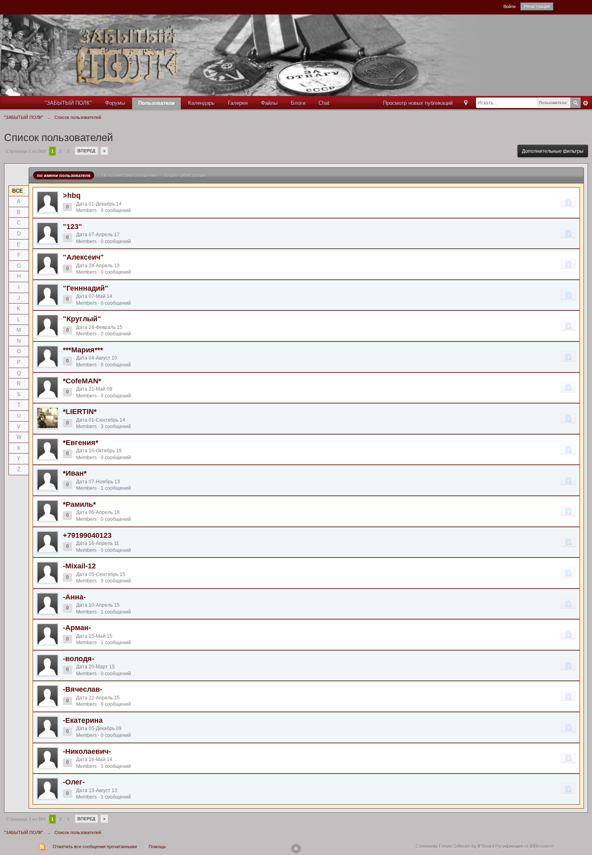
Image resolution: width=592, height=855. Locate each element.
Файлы (269, 103)
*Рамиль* (79, 504)
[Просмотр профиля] (47, 202)
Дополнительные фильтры (553, 151)
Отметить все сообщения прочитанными (95, 846)
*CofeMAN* (82, 381)
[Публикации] (568, 202)
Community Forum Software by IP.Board (455, 846)
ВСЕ (17, 191)
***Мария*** (83, 350)
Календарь (201, 103)
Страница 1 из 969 (26, 151)
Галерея (238, 103)
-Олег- (74, 782)
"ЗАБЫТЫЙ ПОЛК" (68, 103)
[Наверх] (296, 848)
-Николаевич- (87, 751)
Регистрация (537, 6)
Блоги (298, 103)
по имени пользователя (63, 175)
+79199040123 (87, 535)
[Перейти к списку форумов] (254, 55)
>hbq (72, 195)
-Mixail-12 (79, 566)
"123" (72, 227)
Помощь (157, 846)
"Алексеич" (83, 257)
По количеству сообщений (129, 175)
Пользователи (156, 103)
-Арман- (77, 628)
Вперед (86, 150)
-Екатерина (83, 720)
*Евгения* (80, 443)
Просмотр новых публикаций (418, 103)
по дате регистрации (185, 175)
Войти (509, 6)
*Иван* (75, 473)
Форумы (115, 103)
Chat (324, 103)
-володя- (78, 659)
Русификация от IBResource (523, 846)
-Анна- (74, 597)
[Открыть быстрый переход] (466, 103)
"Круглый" (82, 319)
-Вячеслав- (82, 689)
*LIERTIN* (80, 412)
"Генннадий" (85, 288)
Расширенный (585, 103)
